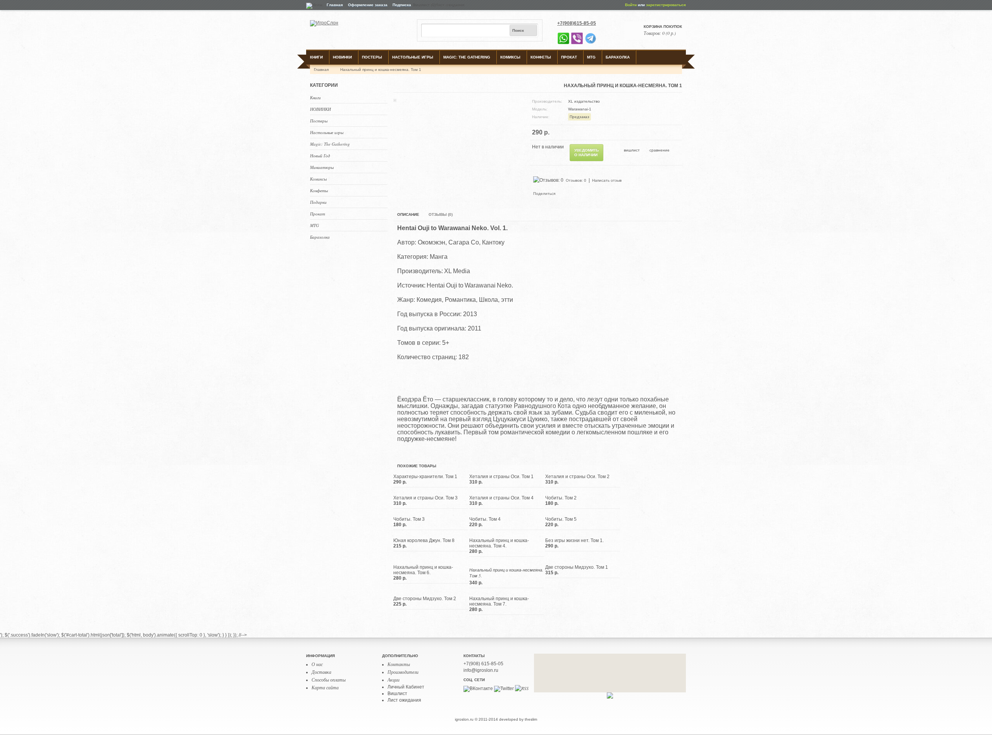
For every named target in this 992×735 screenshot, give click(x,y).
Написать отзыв (607, 180)
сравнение (659, 150)
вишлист (632, 150)
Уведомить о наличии (586, 152)
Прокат (569, 57)
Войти (631, 5)
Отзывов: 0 (576, 180)
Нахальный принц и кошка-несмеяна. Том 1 (380, 69)
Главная (335, 5)
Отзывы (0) (441, 214)
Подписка (402, 5)
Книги (316, 57)
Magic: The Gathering (466, 57)
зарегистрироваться (666, 5)
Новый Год (320, 155)
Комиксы (510, 57)
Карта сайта (325, 687)
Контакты (399, 664)
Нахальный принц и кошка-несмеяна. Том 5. (506, 572)
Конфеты (540, 57)
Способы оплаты (329, 679)
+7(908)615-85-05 (576, 23)
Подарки (318, 202)
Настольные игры (412, 57)
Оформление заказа (368, 5)
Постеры (372, 57)
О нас (317, 664)
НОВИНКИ (342, 57)
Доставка (321, 672)
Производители (403, 672)
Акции (394, 679)
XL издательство (584, 101)
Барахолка (618, 57)
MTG (591, 57)
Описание (408, 214)
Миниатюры (322, 167)
